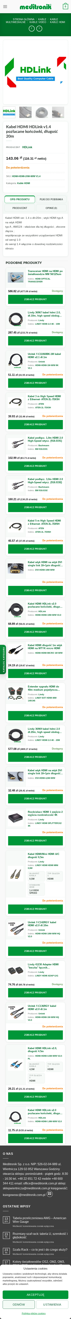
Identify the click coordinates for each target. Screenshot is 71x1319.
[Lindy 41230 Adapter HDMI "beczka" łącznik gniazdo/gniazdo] (16, 971)
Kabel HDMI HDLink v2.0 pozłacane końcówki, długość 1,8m (45, 1112)
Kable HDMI (23, 183)
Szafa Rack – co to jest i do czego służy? (40, 1249)
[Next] (60, 72)
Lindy (41, 320)
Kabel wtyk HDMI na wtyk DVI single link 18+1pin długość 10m (45, 564)
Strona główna (23, 19)
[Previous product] (39, 29)
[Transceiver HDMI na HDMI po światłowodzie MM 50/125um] (16, 277)
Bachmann (43, 445)
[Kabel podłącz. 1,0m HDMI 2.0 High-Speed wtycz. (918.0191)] (16, 444)
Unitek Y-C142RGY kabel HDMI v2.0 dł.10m (42, 924)
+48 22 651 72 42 (29, 1178)
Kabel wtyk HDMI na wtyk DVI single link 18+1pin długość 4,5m (45, 772)
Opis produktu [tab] (20, 199)
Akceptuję (35, 1294)
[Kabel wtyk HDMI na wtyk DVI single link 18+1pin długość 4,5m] (16, 777)
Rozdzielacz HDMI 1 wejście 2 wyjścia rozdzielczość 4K (45, 814)
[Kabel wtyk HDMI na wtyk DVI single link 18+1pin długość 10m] (16, 569)
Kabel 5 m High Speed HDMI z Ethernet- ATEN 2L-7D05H (44, 522)
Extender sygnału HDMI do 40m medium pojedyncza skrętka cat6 (43, 688)
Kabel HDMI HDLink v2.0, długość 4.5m (42, 1050)
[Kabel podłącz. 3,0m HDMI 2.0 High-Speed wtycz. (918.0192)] (16, 485)
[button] (5, 6)
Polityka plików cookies (34, 1313)
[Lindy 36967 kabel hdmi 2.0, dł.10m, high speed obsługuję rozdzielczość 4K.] (16, 319)
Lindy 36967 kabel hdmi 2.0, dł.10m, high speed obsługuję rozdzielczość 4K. (45, 314)
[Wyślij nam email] (50, 1194)
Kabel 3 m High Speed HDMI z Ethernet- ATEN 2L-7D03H (44, 398)
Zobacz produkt (35, 299)
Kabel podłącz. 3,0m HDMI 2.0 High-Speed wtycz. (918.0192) (45, 481)
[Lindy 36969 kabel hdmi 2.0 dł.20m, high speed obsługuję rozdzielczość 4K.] (16, 735)
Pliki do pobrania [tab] (51, 199)
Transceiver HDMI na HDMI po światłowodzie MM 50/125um (45, 273)
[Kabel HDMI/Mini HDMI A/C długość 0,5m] (16, 873)
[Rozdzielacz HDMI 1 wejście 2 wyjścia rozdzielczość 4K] (16, 818)
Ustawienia (52, 1304)
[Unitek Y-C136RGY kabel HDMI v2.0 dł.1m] (16, 1012)
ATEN (41, 404)
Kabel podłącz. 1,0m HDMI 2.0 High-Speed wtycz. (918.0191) (45, 439)
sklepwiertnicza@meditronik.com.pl (26, 1188)
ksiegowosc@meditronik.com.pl (24, 1194)
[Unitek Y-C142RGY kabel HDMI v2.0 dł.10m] (16, 929)
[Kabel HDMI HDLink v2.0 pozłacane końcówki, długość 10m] (16, 610)
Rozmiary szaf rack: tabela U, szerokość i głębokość (40, 1235)
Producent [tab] (19, 208)
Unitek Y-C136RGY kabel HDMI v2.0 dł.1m (42, 1008)
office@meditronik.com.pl (40, 1183)
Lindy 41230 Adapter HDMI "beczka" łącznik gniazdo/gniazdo (43, 966)
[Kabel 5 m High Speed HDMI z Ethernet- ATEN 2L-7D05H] (16, 527)
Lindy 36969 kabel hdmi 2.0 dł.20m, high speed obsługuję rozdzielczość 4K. (45, 730)
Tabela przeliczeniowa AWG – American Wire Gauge (39, 1220)
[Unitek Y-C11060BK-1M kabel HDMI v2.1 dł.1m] (16, 360)
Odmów (19, 1304)
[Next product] (32, 29)
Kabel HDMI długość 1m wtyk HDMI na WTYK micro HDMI (45, 647)
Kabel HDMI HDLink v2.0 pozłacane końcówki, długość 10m (45, 605)
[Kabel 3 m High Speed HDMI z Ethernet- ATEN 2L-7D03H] (16, 403)
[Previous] (11, 72)
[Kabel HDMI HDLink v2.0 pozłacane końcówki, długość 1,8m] (16, 1116)
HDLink (42, 611)
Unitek (41, 362)
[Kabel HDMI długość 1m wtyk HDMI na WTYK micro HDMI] (16, 652)
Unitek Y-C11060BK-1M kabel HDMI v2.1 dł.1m (44, 356)
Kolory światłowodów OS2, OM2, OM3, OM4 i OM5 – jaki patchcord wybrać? (39, 1263)
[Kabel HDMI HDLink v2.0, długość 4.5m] (16, 1065)
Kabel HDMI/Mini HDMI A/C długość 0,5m (43, 856)
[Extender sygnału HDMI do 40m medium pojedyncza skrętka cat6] (16, 693)
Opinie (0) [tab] (51, 208)
